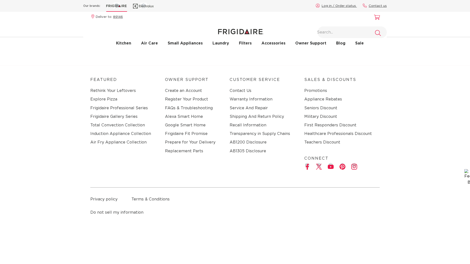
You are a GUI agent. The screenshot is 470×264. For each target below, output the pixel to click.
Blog (340, 43)
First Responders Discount (330, 125)
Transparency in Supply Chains (260, 133)
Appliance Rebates (323, 99)
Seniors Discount (320, 108)
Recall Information (248, 125)
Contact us (378, 6)
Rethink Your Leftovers (113, 90)
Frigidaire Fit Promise (186, 133)
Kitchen (123, 43)
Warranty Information (251, 99)
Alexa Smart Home (184, 116)
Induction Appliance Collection (120, 133)
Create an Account (183, 90)
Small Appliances (185, 43)
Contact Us (240, 90)
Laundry (220, 43)
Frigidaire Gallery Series (114, 116)
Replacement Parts (184, 151)
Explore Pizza (103, 99)
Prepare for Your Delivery (190, 142)
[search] (378, 33)
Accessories (273, 43)
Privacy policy (104, 199)
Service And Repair (249, 108)
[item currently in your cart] (376, 18)
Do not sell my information (116, 212)
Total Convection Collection (117, 125)
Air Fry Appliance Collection (118, 142)
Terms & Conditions (150, 199)
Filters (245, 43)
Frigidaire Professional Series (119, 108)
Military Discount (320, 116)
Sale (359, 43)
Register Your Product (186, 99)
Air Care (149, 43)
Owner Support (310, 43)
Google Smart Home (185, 125)
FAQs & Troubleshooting (189, 108)
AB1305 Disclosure (248, 151)
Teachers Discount (322, 142)
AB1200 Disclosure (248, 142)
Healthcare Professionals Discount (338, 133)
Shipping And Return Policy (257, 116)
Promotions (315, 90)
